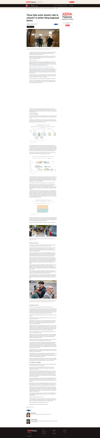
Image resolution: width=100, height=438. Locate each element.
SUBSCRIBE (67, 25)
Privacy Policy (54, 433)
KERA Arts (43, 433)
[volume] (29, 6)
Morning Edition (31, 407)
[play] (26, 5)
